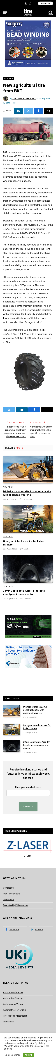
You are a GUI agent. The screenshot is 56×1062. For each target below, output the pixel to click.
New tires (8, 78)
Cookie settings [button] (13, 1055)
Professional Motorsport (15, 1015)
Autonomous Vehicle (13, 1004)
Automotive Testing (13, 998)
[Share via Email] (48, 111)
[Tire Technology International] (28, 12)
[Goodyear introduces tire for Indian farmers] (28, 519)
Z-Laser (28, 855)
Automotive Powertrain (14, 1010)
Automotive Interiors (13, 992)
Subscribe (45, 3)
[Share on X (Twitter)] (28, 111)
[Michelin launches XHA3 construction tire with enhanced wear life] (28, 469)
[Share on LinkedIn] (18, 111)
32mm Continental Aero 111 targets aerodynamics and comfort (24, 592)
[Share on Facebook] (38, 111)
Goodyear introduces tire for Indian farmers (23, 543)
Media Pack (8, 899)
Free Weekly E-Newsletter (15, 905)
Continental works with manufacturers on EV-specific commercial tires (41, 431)
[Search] (50, 12)
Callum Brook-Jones (24, 98)
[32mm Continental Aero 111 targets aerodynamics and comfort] (28, 569)
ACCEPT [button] (28, 1055)
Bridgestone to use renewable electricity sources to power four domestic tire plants (15, 431)
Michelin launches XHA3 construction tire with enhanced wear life (27, 493)
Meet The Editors (11, 893)
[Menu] (5, 12)
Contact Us (8, 888)
